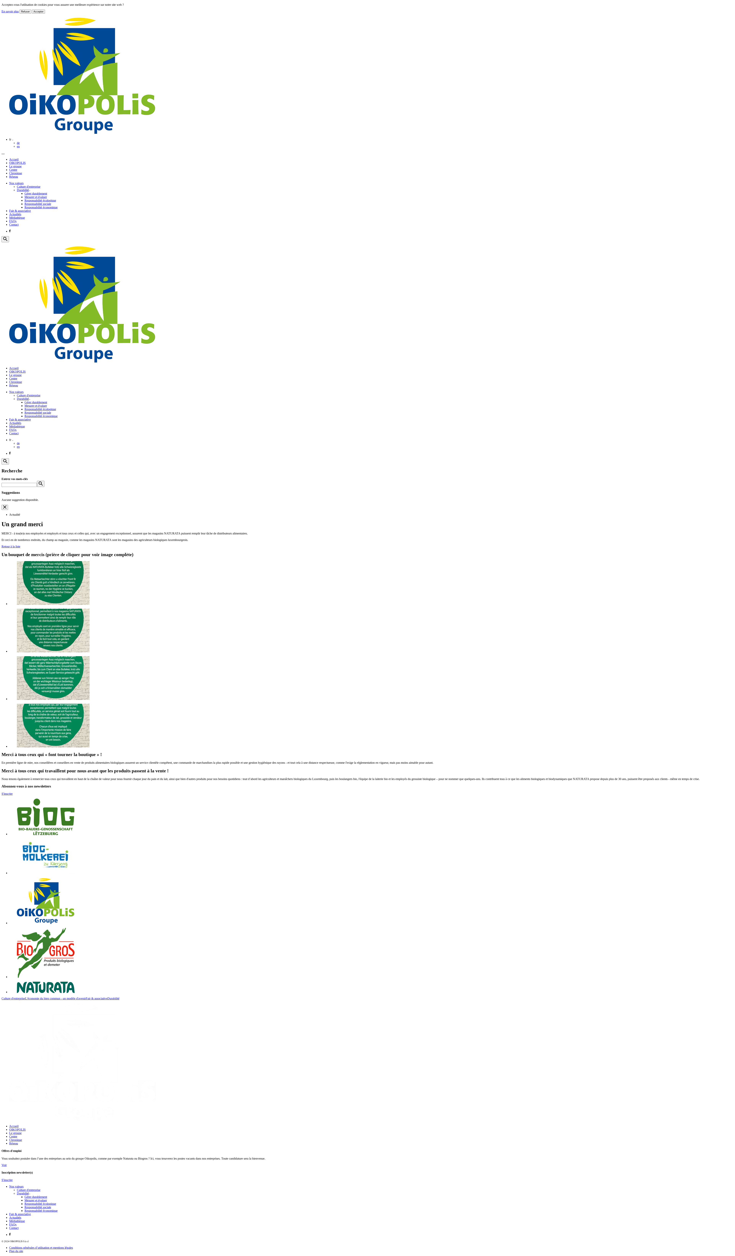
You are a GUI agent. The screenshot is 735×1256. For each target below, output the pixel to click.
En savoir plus (10, 11)
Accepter (38, 11)
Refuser (25, 11)
